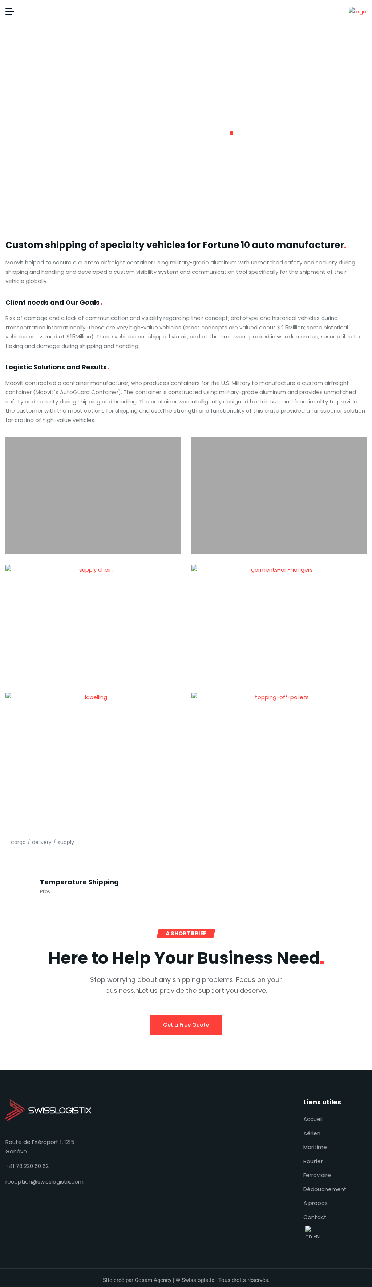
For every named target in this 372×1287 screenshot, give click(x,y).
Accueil (313, 1119)
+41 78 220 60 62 (27, 1166)
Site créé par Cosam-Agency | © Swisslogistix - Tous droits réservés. (186, 1280)
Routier (313, 1161)
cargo (18, 842)
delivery (42, 842)
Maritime (315, 1147)
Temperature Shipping (79, 882)
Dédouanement (325, 1189)
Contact (315, 1217)
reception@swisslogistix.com (44, 1181)
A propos (315, 1203)
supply (66, 842)
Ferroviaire (317, 1175)
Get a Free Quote (186, 1024)
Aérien (311, 1133)
